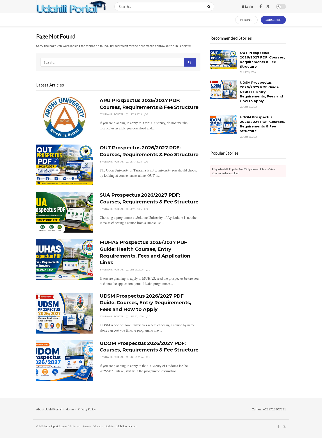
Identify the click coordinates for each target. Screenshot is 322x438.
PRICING (246, 19)
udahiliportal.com (55, 426)
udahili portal (113, 114)
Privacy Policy (87, 409)
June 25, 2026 (135, 356)
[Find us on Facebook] (260, 6)
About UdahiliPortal (49, 409)
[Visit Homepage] (71, 6)
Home (70, 409)
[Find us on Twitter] (268, 6)
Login (248, 6)
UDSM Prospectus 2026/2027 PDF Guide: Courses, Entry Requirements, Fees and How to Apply (145, 303)
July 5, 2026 (135, 114)
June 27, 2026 (135, 316)
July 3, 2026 (135, 161)
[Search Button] (209, 6)
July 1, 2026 (135, 208)
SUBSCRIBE (273, 19)
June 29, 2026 (135, 269)
